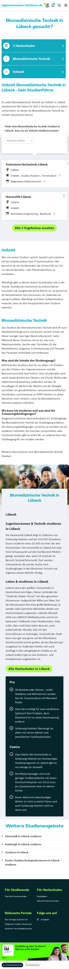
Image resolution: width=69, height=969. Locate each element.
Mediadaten (42, 896)
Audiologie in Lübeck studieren (23, 844)
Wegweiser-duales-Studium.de (18, 924)
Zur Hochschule (32, 965)
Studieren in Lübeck (16, 852)
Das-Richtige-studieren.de (16, 919)
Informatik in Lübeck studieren (23, 836)
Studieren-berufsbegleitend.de (18, 928)
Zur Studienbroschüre (12, 965)
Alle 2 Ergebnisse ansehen (34, 228)
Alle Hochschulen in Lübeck (29, 669)
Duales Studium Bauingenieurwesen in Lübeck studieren (32, 862)
